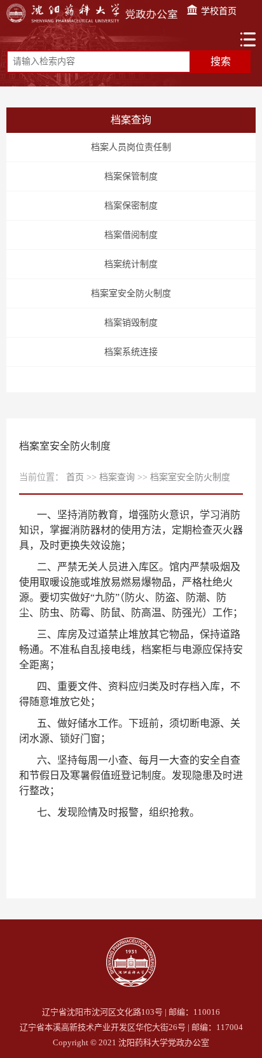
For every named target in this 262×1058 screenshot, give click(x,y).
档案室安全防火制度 (131, 293)
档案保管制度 (131, 176)
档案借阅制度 (131, 235)
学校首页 (217, 11)
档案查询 (117, 477)
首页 (75, 477)
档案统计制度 (131, 264)
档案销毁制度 (131, 322)
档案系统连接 (131, 352)
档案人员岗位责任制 (131, 147)
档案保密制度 (131, 205)
